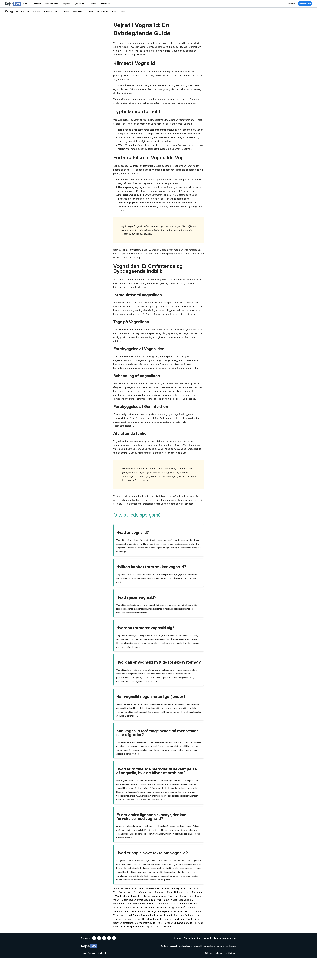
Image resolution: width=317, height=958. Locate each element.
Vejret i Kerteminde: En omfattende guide (134, 900)
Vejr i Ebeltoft (174, 896)
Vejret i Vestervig (192, 896)
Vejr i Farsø (163, 900)
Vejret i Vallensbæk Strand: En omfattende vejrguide (139, 915)
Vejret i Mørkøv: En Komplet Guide (155, 888)
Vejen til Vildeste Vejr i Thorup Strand (181, 911)
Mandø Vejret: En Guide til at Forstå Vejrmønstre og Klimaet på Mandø (157, 907)
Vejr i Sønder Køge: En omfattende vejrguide (135, 892)
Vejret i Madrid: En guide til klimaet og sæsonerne (140, 896)
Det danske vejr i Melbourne (188, 892)
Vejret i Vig (166, 892)
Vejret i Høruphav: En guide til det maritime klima (159, 919)
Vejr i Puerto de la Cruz (187, 888)
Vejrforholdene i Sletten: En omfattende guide (136, 911)
